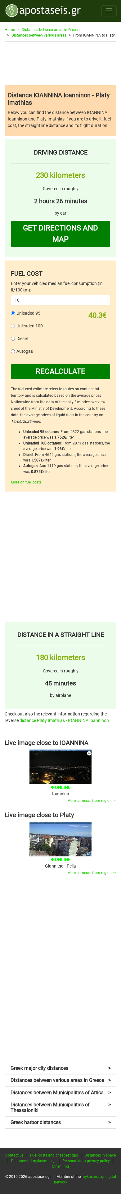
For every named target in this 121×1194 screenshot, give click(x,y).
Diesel (22, 338)
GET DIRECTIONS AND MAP (60, 233)
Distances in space (100, 1155)
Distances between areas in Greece (50, 30)
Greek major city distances (61, 1068)
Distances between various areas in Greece (61, 1080)
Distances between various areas (38, 35)
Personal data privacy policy (86, 1161)
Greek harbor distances (61, 1122)
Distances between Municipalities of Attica (61, 1093)
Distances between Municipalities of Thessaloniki (61, 1107)
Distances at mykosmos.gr (33, 1161)
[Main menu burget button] (109, 10)
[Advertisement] (60, 63)
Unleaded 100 (29, 325)
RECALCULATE (60, 371)
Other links (60, 1166)
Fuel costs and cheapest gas (54, 1155)
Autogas (24, 351)
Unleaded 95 (28, 313)
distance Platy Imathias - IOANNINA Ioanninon (64, 720)
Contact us (14, 1155)
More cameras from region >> (91, 800)
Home (10, 30)
